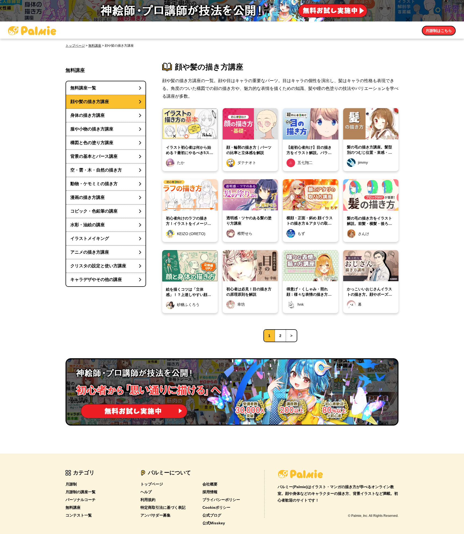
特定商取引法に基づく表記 (163, 507)
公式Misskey (213, 523)
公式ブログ (211, 515)
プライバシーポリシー (221, 500)
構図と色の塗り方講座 (91, 142)
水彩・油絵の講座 (87, 224)
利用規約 (147, 500)
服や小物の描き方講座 (91, 129)
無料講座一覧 (83, 88)
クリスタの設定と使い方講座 (98, 266)
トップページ (75, 45)
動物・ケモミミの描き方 (94, 183)
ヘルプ (146, 492)
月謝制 (71, 484)
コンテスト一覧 (79, 515)
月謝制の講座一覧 (81, 492)
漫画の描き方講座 (87, 197)
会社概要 (210, 484)
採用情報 (210, 492)
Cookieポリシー (216, 507)
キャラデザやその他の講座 (96, 279)
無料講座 (94, 45)
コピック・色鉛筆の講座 (94, 211)
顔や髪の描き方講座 (89, 101)
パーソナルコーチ (81, 500)
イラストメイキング (89, 238)
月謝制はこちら (439, 30)
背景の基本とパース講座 (94, 156)
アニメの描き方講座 (89, 252)
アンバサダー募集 (155, 515)
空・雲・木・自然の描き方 (96, 170)
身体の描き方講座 (87, 115)
